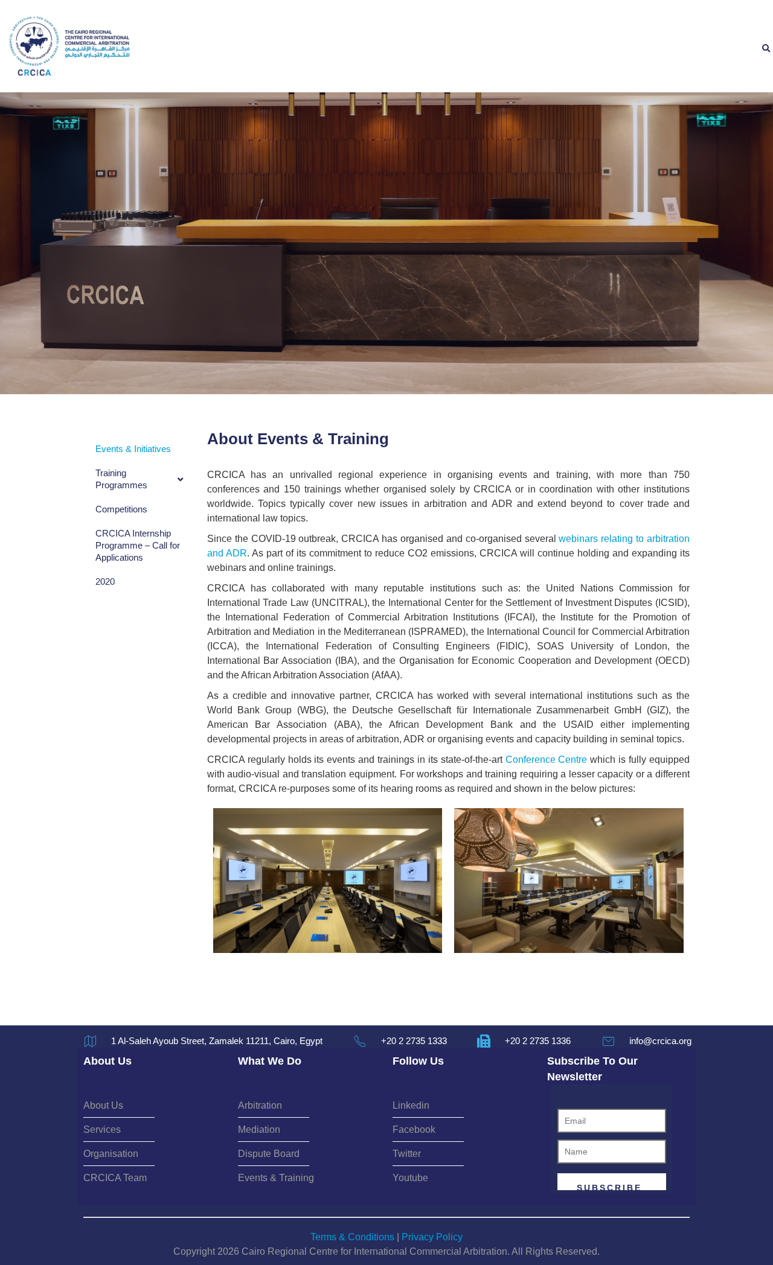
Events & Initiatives (133, 449)
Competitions (121, 509)
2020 (105, 581)
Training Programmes (121, 479)
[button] (766, 49)
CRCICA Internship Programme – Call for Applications (137, 545)
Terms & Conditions (352, 1237)
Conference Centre (546, 759)
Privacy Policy (432, 1237)
